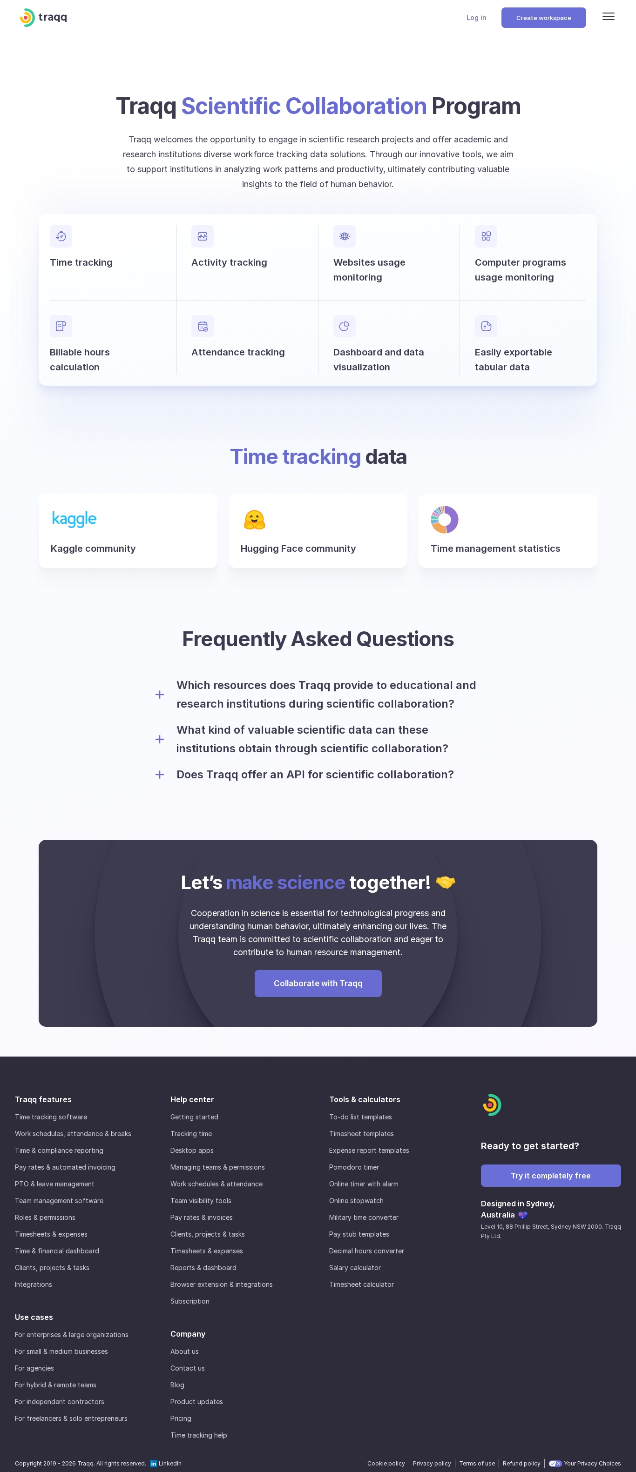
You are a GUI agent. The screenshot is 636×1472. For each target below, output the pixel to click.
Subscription (190, 1301)
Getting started (194, 1117)
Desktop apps (192, 1150)
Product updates (196, 1401)
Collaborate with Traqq (318, 983)
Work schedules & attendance (216, 1184)
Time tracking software (51, 1117)
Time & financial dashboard (57, 1251)
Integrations (33, 1284)
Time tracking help (198, 1435)
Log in (477, 17)
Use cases (34, 1317)
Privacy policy (432, 1463)
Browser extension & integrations (221, 1284)
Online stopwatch (356, 1200)
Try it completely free (551, 1175)
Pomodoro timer (354, 1167)
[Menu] (608, 17)
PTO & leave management (55, 1184)
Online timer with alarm (364, 1184)
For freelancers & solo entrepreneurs (71, 1418)
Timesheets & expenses (51, 1234)
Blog (177, 1385)
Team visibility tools (200, 1200)
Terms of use (477, 1463)
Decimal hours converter (366, 1251)
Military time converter (364, 1217)
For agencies (34, 1368)
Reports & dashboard (203, 1267)
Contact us (187, 1368)
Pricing (180, 1418)
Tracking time (191, 1133)
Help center (192, 1099)
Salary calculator (355, 1267)
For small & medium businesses (61, 1351)
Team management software (59, 1200)
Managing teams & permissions (217, 1167)
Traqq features (43, 1099)
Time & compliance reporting (59, 1150)
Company (187, 1333)
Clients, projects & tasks (52, 1267)
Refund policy (522, 1463)
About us (184, 1351)
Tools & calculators (364, 1099)
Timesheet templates (361, 1133)
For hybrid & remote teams (55, 1385)
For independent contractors (59, 1401)
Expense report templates (369, 1150)
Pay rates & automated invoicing (65, 1167)
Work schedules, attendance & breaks (73, 1133)
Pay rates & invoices (201, 1217)
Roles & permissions (45, 1217)
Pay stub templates (359, 1234)
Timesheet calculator (361, 1284)
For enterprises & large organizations (72, 1334)
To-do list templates (360, 1117)
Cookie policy (386, 1463)
